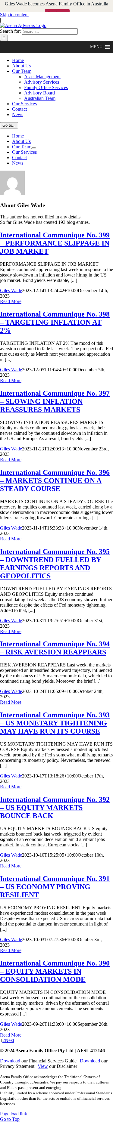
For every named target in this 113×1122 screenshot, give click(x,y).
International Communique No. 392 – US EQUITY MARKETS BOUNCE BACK (55, 808)
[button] (96, 47)
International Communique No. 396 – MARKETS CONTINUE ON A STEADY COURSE (55, 480)
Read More (10, 301)
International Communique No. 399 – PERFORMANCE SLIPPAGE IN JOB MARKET (55, 243)
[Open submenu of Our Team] (33, 148)
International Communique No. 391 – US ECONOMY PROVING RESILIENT (55, 887)
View (43, 1066)
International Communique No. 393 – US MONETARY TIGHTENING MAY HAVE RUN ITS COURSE (55, 723)
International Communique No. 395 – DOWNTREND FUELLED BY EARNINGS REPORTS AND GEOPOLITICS (55, 564)
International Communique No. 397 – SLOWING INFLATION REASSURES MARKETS (55, 401)
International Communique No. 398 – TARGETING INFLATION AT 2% (55, 322)
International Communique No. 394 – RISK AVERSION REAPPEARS (55, 648)
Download (10, 1060)
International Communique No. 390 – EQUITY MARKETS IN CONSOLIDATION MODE (55, 971)
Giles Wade (11, 290)
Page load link (13, 1113)
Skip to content (14, 14)
